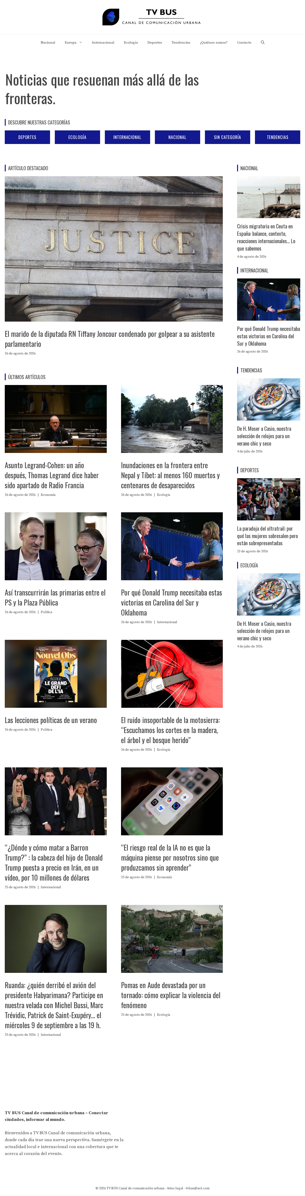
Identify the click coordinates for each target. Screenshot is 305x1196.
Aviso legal (175, 1188)
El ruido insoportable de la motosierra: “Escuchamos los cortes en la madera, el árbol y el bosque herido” (170, 729)
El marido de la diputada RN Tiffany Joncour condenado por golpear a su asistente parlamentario (110, 338)
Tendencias (181, 42)
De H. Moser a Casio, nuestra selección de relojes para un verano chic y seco (264, 436)
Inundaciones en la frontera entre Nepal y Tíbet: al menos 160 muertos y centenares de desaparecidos (170, 475)
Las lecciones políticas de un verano (51, 719)
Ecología (131, 42)
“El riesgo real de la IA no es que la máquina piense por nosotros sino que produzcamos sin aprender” (170, 857)
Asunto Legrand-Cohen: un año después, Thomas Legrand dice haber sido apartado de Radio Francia (52, 475)
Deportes (154, 42)
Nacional (48, 42)
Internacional (103, 42)
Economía (48, 495)
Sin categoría (227, 137)
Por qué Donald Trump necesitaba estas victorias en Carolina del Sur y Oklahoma (171, 602)
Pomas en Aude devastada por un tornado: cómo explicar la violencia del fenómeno (170, 995)
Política (46, 612)
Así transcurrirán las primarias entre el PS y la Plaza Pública (55, 597)
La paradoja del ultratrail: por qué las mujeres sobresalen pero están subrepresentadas (267, 535)
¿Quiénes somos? (214, 42)
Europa (70, 42)
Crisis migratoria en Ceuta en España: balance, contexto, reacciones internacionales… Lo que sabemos (266, 237)
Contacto (244, 42)
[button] (262, 43)
